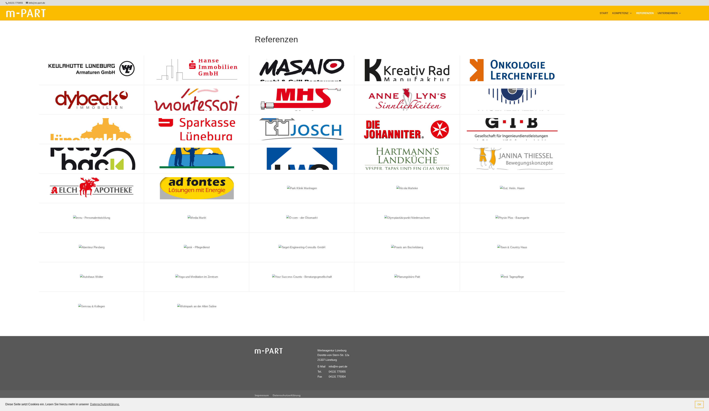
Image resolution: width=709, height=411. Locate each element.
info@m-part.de (338, 366)
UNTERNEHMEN (668, 13)
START (604, 13)
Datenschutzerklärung (287, 395)
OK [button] (699, 404)
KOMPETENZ (620, 13)
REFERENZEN (645, 13)
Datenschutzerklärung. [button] (105, 404)
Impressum (262, 395)
